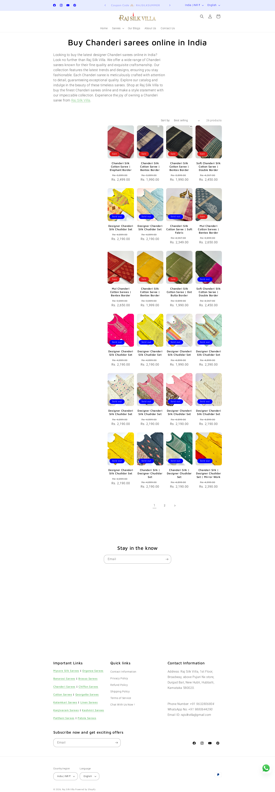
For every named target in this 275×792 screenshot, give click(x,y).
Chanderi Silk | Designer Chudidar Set (150, 473)
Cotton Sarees (62, 694)
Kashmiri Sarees (93, 710)
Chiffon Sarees (88, 686)
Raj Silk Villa (68, 789)
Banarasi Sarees (64, 678)
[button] (118, 28)
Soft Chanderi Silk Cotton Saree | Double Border (208, 166)
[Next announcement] (170, 5)
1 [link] (154, 505)
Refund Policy (119, 684)
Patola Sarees (87, 718)
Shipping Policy (120, 691)
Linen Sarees (89, 702)
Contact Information (123, 671)
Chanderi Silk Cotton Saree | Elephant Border (121, 166)
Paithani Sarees (63, 718)
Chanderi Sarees (64, 686)
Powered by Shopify (85, 789)
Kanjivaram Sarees (66, 710)
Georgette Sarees (87, 694)
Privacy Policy (119, 678)
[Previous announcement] (105, 5)
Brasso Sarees (88, 678)
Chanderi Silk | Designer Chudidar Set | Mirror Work (208, 473)
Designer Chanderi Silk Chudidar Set (120, 227)
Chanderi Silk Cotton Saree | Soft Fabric (179, 229)
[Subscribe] (167, 559)
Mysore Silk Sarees (66, 670)
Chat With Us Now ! (122, 704)
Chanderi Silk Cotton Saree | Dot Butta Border (179, 292)
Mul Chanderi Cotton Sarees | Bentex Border (208, 229)
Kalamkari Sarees (65, 702)
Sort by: (165, 120)
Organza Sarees (92, 670)
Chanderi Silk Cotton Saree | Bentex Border (150, 166)
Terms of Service (120, 698)
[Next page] (175, 505)
